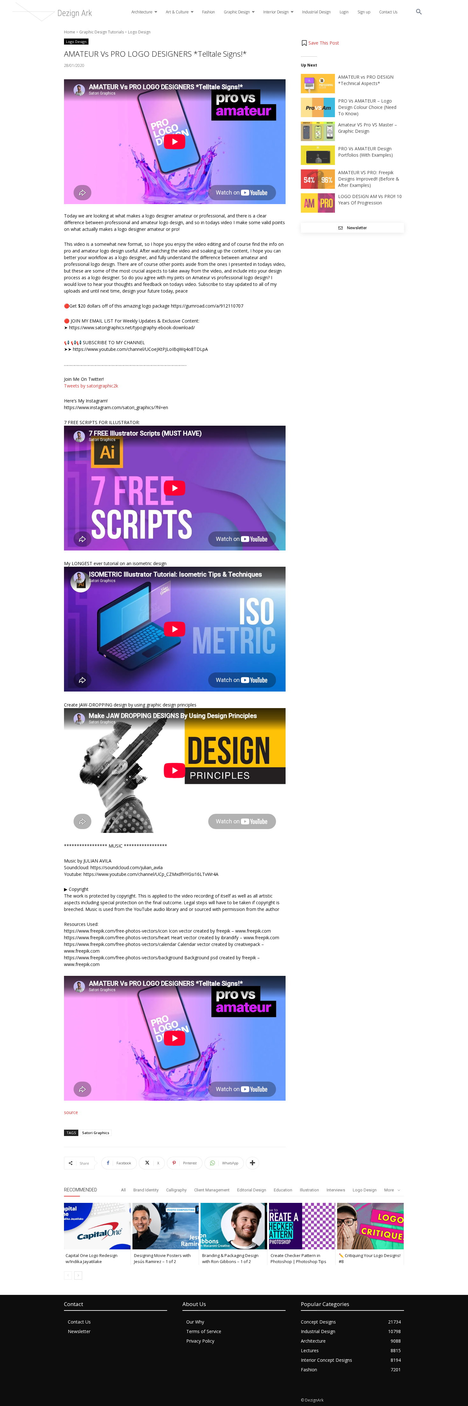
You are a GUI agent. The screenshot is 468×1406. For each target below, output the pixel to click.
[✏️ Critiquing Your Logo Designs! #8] (370, 1226)
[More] (252, 1163)
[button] (419, 12)
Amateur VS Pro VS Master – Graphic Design (367, 128)
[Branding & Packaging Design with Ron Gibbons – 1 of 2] (234, 1226)
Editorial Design (251, 1190)
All (123, 1190)
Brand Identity (146, 1190)
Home (69, 32)
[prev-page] (68, 1275)
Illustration (309, 1190)
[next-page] (78, 1275)
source (71, 1112)
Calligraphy (176, 1190)
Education (283, 1190)
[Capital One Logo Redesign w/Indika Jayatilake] (97, 1226)
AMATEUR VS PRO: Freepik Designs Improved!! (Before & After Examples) (368, 178)
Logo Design (139, 32)
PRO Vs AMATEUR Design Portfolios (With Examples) (365, 152)
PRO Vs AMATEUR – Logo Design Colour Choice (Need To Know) (367, 107)
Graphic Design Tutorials (101, 32)
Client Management (212, 1190)
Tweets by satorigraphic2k (91, 386)
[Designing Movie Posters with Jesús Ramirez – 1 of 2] (165, 1226)
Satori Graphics (95, 1132)
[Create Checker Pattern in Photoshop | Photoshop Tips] (302, 1226)
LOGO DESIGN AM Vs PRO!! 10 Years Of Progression (370, 199)
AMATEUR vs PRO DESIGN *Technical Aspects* (366, 80)
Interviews (336, 1190)
